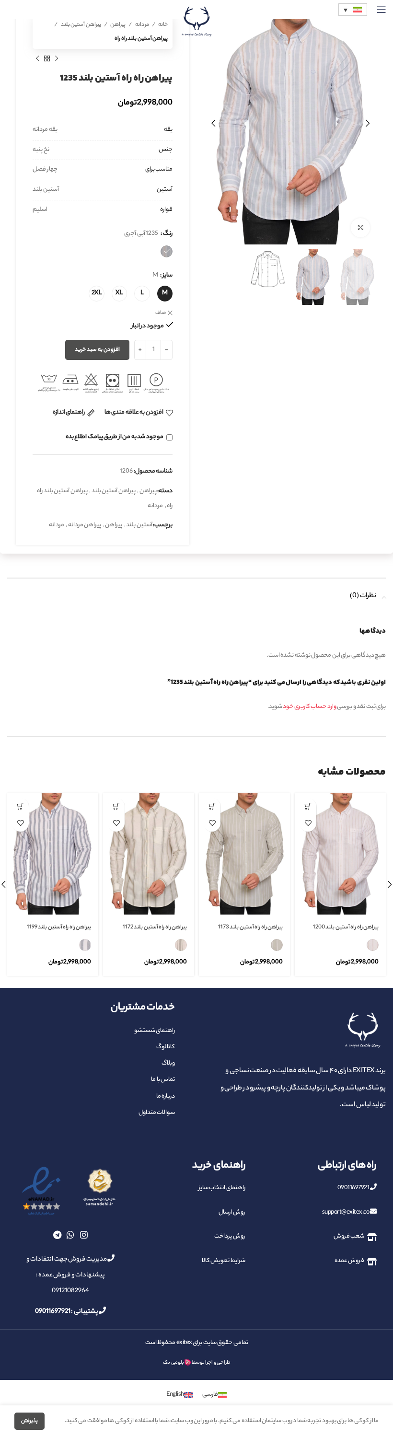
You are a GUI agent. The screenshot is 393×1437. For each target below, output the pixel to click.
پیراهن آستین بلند (80, 25)
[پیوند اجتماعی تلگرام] (57, 1235)
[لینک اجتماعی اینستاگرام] (84, 1235)
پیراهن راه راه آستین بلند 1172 (155, 927)
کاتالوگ (165, 1047)
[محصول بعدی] (37, 58)
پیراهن (118, 25)
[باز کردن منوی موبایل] (381, 9)
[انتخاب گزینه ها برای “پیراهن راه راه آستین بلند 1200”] (308, 806)
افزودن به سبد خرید (97, 350)
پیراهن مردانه (85, 525)
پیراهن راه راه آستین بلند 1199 (59, 927)
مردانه (141, 25)
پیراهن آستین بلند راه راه (141, 39)
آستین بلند (139, 525)
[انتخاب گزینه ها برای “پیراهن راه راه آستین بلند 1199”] (20, 806)
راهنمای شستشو (154, 1031)
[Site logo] (196, 21)
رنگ (168, 234)
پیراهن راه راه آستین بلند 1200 (346, 927)
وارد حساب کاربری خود (309, 707)
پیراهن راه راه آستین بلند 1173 (250, 927)
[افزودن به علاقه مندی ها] (308, 823)
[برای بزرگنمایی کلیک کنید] (360, 227)
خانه (163, 25)
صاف (160, 313)
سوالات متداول (157, 1113)
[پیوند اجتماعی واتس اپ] (70, 1235)
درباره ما (165, 1096)
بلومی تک (173, 1362)
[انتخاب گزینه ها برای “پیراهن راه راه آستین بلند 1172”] (116, 806)
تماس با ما (163, 1080)
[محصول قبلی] (56, 58)
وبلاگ (168, 1063)
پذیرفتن (29, 1421)
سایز (167, 275)
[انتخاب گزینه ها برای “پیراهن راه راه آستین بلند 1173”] (212, 806)
